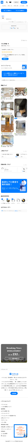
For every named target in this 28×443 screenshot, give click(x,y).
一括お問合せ (4, 5)
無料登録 (24, 2)
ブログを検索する (20, 10)
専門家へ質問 (16, 5)
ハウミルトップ (4, 369)
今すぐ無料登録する (14, 358)
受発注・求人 (10, 5)
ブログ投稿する (8, 10)
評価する (5, 58)
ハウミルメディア (5, 413)
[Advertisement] (14, 275)
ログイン (16, 2)
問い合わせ (3, 435)
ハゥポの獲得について (6, 406)
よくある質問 (4, 433)
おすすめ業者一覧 (5, 411)
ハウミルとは (4, 404)
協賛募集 (3, 409)
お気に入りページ (5, 418)
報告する (25, 40)
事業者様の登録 (4, 424)
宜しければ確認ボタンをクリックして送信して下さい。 (14, 55)
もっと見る (25, 151)
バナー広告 (3, 422)
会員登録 (14, 393)
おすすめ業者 (22, 5)
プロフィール (4, 420)
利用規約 (3, 431)
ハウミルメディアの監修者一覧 (8, 415)
